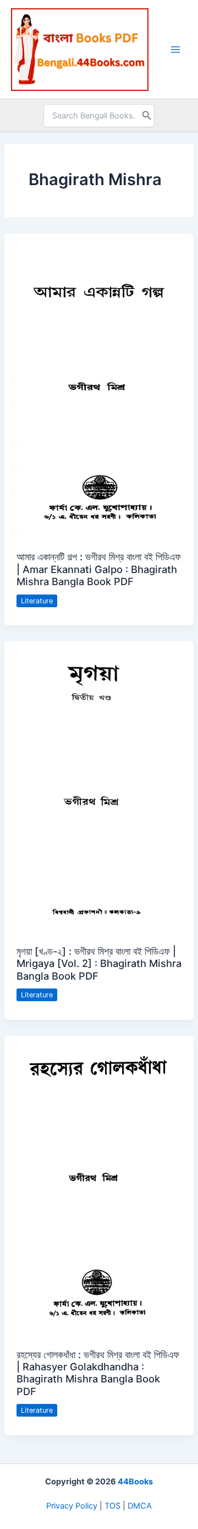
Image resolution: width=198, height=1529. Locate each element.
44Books (135, 1482)
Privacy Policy (71, 1506)
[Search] (147, 116)
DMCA (140, 1506)
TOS (112, 1506)
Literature (37, 601)
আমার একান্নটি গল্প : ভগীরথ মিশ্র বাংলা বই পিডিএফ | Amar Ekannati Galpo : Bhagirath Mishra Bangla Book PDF (98, 568)
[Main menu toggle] (175, 49)
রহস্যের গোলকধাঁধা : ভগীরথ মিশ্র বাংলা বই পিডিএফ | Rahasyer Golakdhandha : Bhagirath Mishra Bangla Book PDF (97, 1372)
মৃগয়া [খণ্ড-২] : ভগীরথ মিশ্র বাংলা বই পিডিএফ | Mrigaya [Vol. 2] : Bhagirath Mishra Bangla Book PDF (99, 963)
